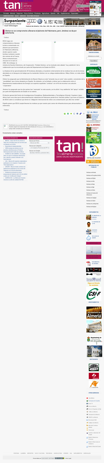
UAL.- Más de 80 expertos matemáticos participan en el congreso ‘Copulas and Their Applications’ (15, 163)
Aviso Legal (68, 458)
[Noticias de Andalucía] (93, 72)
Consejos (96, 217)
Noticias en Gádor (90, 200)
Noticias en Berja (90, 184)
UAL (58, 13)
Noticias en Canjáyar (91, 198)
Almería (12, 13)
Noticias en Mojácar (91, 206)
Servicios (23, 16)
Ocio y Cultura (28, 13)
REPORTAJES (94, 243)
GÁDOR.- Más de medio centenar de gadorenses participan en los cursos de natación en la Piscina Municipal (14, 168)
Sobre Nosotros (8, 16)
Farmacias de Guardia (94, 400)
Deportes (20, 13)
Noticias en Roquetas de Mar (93, 175)
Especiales (74, 13)
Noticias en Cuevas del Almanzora (92, 194)
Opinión (53, 13)
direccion (17, 125)
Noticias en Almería (26, 1)
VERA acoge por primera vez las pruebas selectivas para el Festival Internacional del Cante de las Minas (14, 150)
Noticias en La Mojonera (92, 203)
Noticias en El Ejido (91, 178)
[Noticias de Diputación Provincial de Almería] (93, 94)
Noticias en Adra (90, 181)
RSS (77, 9)
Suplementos (65, 13)
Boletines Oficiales (33, 16)
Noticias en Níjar (90, 187)
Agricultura (45, 13)
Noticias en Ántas (90, 190)
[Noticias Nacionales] (93, 83)
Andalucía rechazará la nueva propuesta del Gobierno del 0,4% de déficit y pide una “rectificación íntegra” (15, 174)
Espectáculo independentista (13, 146)
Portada (6, 13)
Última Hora (46, 125)
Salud (17, 16)
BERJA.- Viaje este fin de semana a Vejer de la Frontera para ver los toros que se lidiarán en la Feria (15, 142)
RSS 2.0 (40, 126)
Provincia (38, 13)
